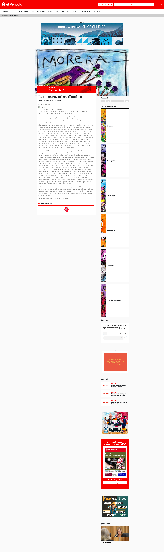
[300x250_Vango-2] (115, 516)
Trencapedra (111, 161)
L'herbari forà (56, 90)
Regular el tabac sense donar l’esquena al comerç (118, 386)
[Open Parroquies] (8, 11)
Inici (3, 15)
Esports (56, 11)
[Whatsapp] (111, 4)
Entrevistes (62, 11)
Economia (31, 11)
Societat (26, 11)
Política (20, 11)
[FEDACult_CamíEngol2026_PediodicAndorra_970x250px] (82, 44)
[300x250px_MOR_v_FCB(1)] (115, 433)
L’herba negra (111, 196)
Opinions (49, 203)
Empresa (38, 11)
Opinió (68, 11)
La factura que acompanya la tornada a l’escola (119, 403)
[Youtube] (108, 4)
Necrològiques (82, 11)
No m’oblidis (110, 265)
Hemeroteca (97, 11)
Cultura (44, 11)
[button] (161, 4)
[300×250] (115, 372)
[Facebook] (99, 4)
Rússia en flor (111, 230)
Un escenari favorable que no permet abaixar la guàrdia (119, 394)
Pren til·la (110, 126)
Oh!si (88, 11)
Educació (50, 11)
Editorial (74, 11)
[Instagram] (105, 4)
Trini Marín (106, 542)
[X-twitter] (102, 4)
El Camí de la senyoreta (114, 300)
